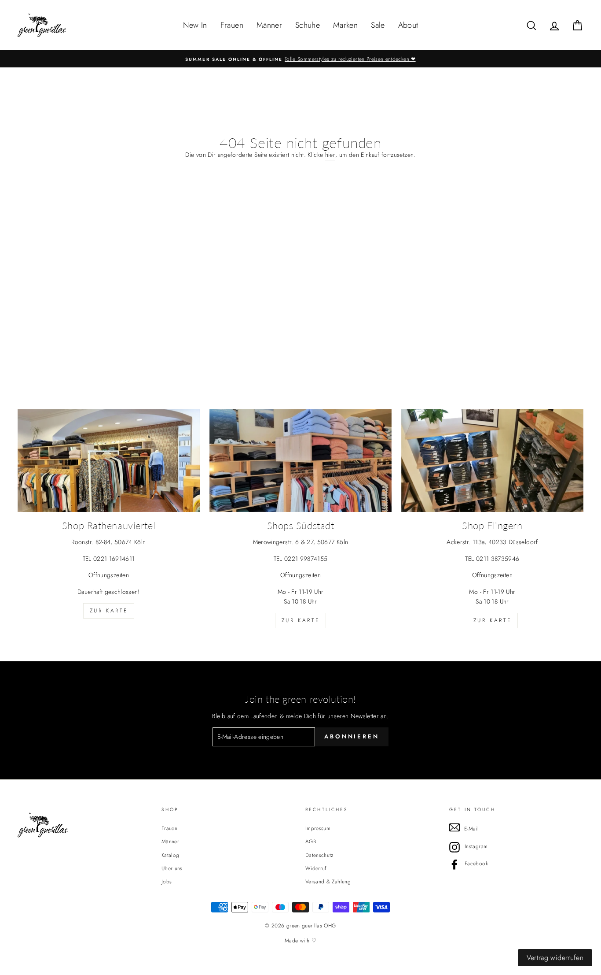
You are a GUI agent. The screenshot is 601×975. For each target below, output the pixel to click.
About (408, 25)
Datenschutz (319, 855)
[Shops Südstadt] (300, 460)
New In (195, 25)
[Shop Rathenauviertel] (109, 460)
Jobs (166, 881)
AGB (310, 841)
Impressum (317, 828)
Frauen (231, 25)
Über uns (172, 868)
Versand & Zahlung (328, 881)
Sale (378, 25)
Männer (269, 25)
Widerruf (315, 868)
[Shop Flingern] (492, 460)
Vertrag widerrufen (555, 958)
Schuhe (307, 25)
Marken (345, 25)
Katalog (170, 855)
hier (330, 154)
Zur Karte (109, 611)
